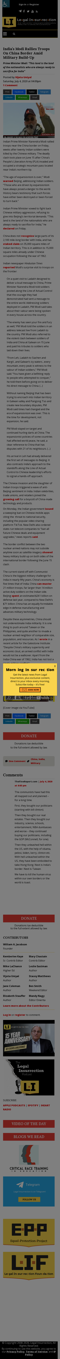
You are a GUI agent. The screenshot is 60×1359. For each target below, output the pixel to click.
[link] (30, 666)
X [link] (55, 666)
